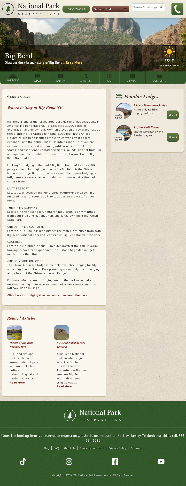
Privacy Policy (117, 448)
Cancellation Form (92, 448)
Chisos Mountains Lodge (150, 105)
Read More (74, 62)
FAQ (56, 448)
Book (172, 115)
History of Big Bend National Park (21, 345)
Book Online (75, 9)
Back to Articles (19, 96)
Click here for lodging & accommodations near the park (47, 295)
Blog (46, 448)
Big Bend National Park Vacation (71, 345)
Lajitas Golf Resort (146, 127)
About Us (69, 448)
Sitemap (136, 448)
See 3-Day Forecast (169, 65)
